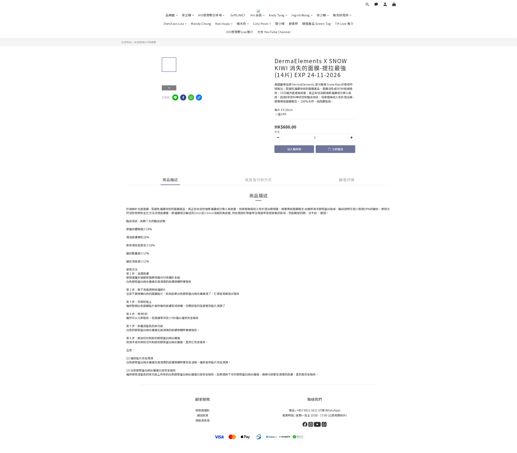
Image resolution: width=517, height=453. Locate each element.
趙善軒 (293, 23)
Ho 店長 (256, 15)
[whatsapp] (191, 97)
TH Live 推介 (344, 23)
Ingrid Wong (300, 15)
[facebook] (183, 97)
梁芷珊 (186, 15)
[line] (175, 97)
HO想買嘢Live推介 (239, 32)
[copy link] (199, 97)
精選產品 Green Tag (316, 23)
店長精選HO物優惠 (145, 42)
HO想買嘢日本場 (210, 15)
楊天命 (241, 23)
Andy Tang (277, 15)
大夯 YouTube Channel (274, 32)
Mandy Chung (201, 23)
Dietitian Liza (174, 23)
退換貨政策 (202, 420)
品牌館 (170, 15)
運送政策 (202, 415)
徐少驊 (321, 15)
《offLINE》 (238, 15)
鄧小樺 (280, 23)
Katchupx (222, 23)
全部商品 (126, 42)
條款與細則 (202, 410)
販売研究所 (341, 15)
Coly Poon (260, 23)
